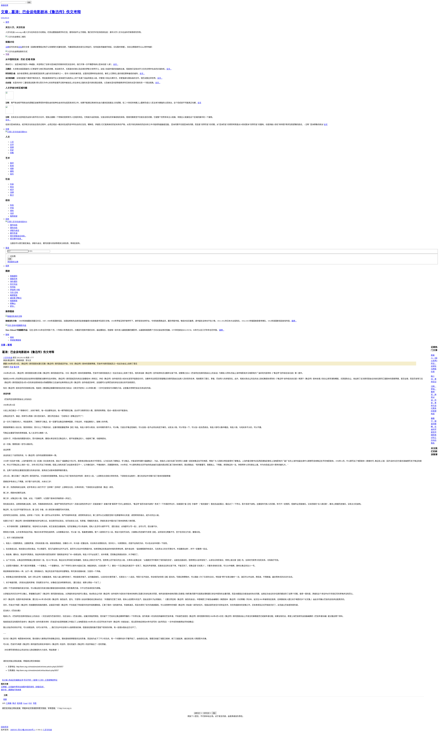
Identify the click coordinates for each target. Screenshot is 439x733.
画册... (294, 321)
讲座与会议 (14, 230)
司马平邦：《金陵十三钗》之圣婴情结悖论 (40, 680)
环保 (12, 208)
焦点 (14, 703)
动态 (7, 219)
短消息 (19, 703)
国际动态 (13, 228)
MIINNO (14, 730)
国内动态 (13, 225)
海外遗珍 (13, 281)
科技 (12, 205)
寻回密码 (11, 262)
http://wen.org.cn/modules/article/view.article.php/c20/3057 (39, 667)
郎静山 (13, 303)
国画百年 (13, 279)
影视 (12, 166)
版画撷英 (13, 301)
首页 (7, 22)
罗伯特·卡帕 (15, 290)
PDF (30, 703)
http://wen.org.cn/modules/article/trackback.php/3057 (37, 670)
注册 (7, 47)
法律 (12, 192)
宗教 (12, 153)
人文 (12, 142)
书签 (34, 703)
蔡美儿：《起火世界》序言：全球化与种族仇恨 (434, 363)
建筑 (12, 171)
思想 (12, 147)
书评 (12, 213)
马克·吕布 (14, 292)
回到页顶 (4, 727)
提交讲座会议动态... (18, 236)
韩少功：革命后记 (433, 379)
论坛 (20, 47)
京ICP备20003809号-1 (26, 730)
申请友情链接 (15, 340)
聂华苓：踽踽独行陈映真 (11, 690)
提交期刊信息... (16, 239)
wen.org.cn (5, 18)
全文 (199, 103)
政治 (12, 187)
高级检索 (4, 5)
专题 (7, 54)
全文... (115, 64)
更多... (12, 306)
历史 (12, 150)
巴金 (11, 367)
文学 (12, 145)
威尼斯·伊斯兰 (16, 298)
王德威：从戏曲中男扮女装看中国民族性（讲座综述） (23, 687)
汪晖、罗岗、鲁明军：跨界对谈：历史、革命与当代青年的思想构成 (433, 400)
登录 (7, 248)
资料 (12, 211)
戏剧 (12, 169)
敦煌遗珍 (13, 276)
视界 (7, 266)
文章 (7, 129)
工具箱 (8, 703)
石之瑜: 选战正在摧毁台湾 (12, 680)
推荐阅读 (13, 216)
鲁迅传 (16, 367)
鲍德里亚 (13, 295)
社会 (12, 184)
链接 (7, 335)
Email (25, 703)
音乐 (12, 174)
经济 (12, 190)
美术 (12, 163)
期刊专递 (13, 233)
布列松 (13, 287)
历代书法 (13, 284)
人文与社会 (7, 358)
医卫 (12, 195)
